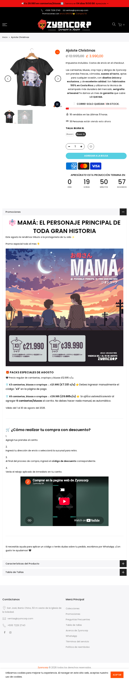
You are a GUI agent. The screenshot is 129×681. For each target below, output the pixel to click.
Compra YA (81, 13)
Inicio (5, 37)
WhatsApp (71, 636)
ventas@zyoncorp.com (77, 10)
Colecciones (72, 608)
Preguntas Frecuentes (78, 619)
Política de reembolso (78, 647)
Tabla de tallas (74, 625)
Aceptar (117, 674)
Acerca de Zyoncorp (77, 630)
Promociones (73, 614)
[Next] (58, 79)
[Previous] (8, 79)
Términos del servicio (77, 641)
